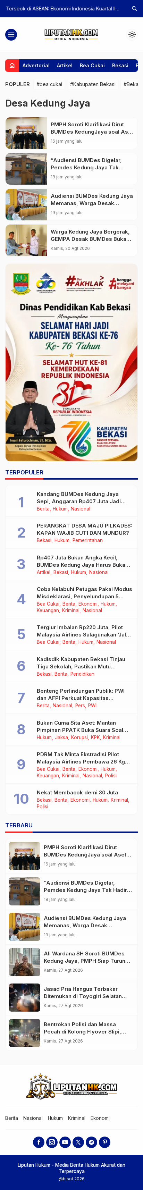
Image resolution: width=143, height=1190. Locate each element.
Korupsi (79, 737)
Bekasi (120, 65)
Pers (80, 705)
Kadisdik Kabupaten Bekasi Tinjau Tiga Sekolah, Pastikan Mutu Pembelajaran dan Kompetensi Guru (84, 666)
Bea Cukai (92, 65)
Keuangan (48, 610)
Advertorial (36, 65)
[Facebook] (38, 1142)
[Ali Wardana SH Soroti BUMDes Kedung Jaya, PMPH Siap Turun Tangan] (24, 962)
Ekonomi (88, 604)
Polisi (111, 776)
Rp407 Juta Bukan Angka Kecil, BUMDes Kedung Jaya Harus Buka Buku (81, 564)
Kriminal (70, 610)
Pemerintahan (88, 540)
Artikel (65, 65)
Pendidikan (82, 674)
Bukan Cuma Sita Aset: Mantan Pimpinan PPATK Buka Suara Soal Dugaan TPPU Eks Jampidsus (80, 730)
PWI (92, 705)
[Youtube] (65, 1142)
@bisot (66, 1178)
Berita (43, 509)
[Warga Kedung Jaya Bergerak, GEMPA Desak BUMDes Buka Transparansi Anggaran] (26, 240)
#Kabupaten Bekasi (93, 84)
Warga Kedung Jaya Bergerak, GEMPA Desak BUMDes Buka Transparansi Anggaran (90, 239)
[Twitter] (78, 1142)
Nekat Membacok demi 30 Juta (77, 792)
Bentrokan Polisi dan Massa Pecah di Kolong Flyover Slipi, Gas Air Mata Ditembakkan (82, 1031)
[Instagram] (52, 1142)
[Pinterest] (104, 1142)
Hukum (60, 509)
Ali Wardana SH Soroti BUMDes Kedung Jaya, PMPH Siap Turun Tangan (84, 960)
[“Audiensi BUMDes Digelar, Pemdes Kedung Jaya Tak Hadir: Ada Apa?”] (26, 169)
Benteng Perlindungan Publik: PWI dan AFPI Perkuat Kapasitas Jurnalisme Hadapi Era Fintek (81, 698)
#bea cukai (49, 84)
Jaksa (61, 737)
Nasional (80, 509)
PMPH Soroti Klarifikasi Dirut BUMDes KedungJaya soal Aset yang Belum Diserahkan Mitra (92, 131)
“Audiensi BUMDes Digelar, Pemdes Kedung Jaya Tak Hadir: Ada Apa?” (86, 167)
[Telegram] (91, 1142)
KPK (95, 737)
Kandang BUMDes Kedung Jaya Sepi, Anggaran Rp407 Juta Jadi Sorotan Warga (79, 501)
